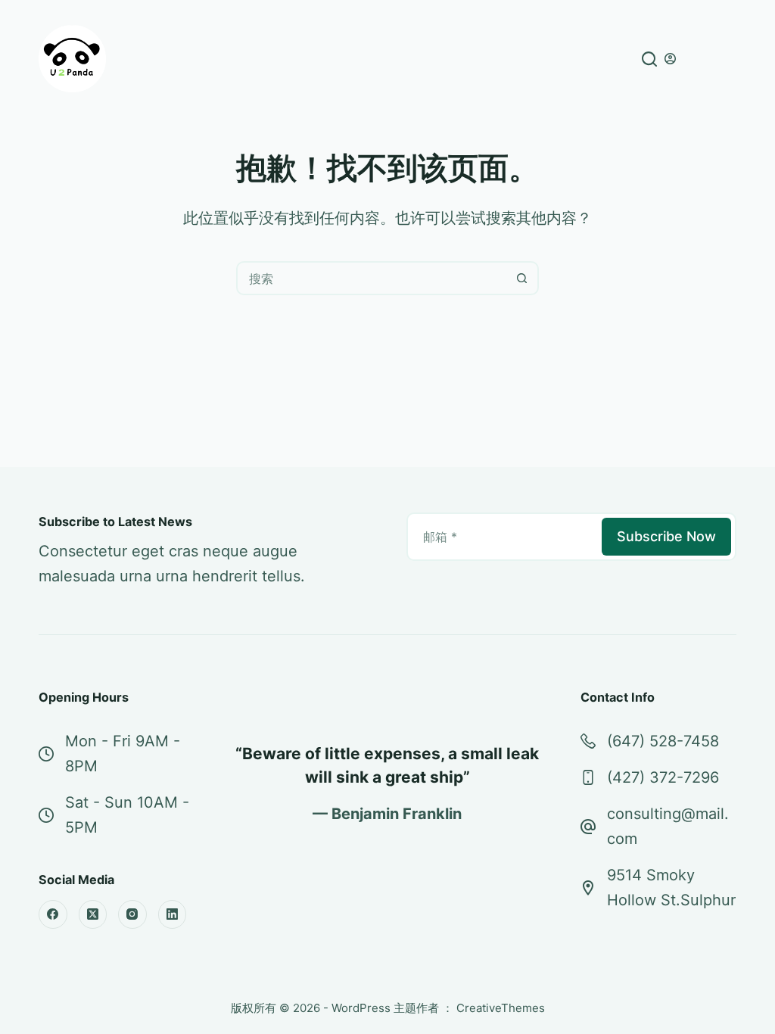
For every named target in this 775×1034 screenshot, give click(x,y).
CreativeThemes (500, 1008)
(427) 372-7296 (663, 777)
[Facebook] (53, 914)
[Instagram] (132, 914)
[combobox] (372, 278)
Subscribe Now (666, 536)
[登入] (670, 58)
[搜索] (649, 59)
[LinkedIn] (172, 914)
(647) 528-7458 (663, 741)
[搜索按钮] (521, 278)
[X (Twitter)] (93, 914)
